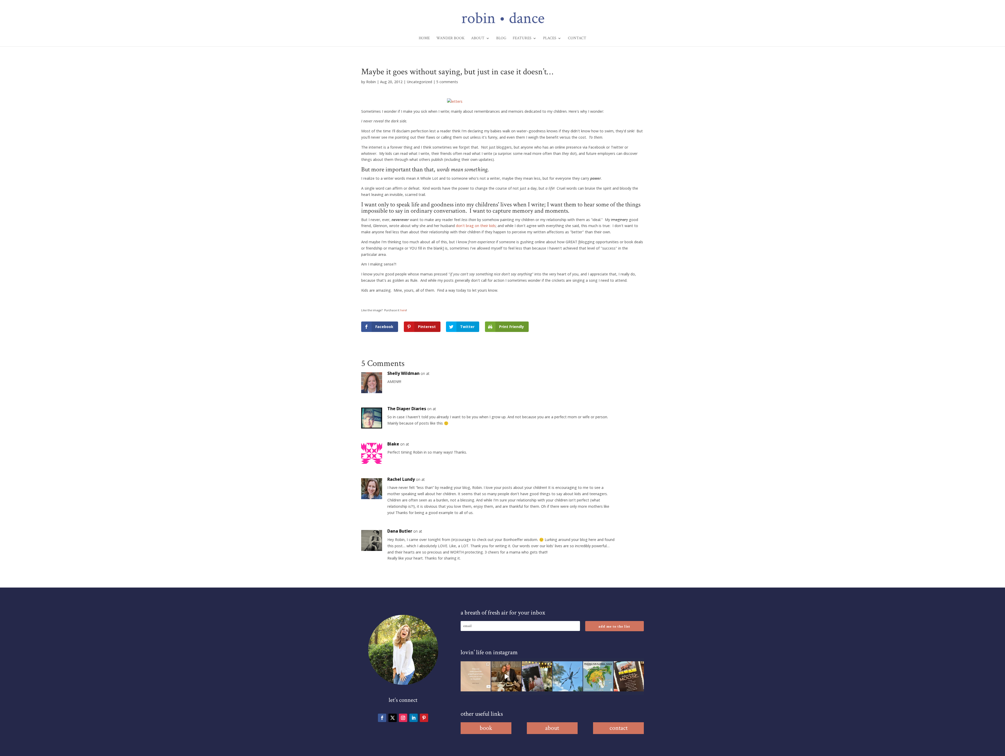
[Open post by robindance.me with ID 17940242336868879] (598, 676)
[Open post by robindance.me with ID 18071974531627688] (476, 676)
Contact (577, 38)
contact (619, 728)
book (486, 728)
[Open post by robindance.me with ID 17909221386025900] (506, 676)
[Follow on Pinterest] (424, 718)
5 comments (447, 81)
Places (549, 38)
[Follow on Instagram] (403, 718)
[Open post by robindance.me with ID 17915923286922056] (537, 676)
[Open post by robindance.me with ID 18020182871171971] (629, 676)
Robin (371, 81)
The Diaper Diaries (406, 408)
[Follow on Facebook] (382, 718)
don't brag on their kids (476, 225)
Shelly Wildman (403, 373)
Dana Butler (399, 531)
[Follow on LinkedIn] (413, 718)
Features (522, 38)
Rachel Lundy (401, 479)
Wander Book (450, 38)
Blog (501, 38)
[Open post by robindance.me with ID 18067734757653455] (567, 676)
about (552, 728)
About (477, 38)
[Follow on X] (392, 718)
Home (424, 38)
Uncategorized (419, 81)
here (403, 310)
